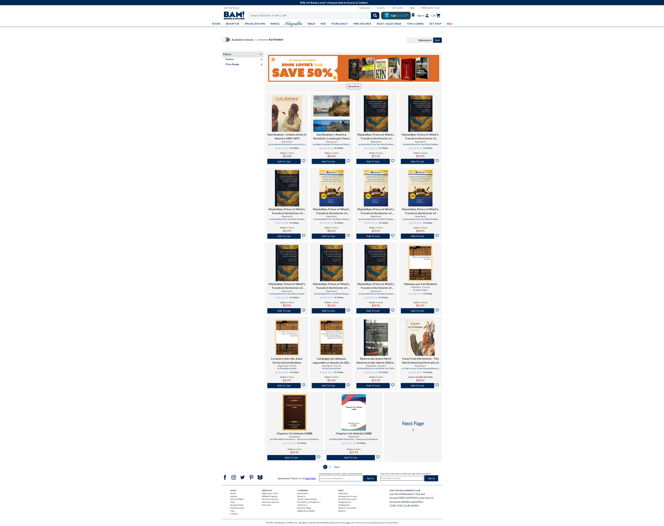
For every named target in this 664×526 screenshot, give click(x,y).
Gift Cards (397, 7)
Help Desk (343, 493)
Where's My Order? (347, 508)
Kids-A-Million (237, 499)
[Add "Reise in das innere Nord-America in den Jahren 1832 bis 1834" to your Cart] (376, 385)
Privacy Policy (392, 522)
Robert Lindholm (323, 144)
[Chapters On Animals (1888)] (294, 412)
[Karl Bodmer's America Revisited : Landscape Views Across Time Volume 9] (331, 114)
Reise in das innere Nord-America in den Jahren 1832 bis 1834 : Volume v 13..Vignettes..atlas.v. (375, 360)
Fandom (234, 513)
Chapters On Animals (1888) (294, 433)
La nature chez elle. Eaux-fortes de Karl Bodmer (287, 360)
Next (337, 466)
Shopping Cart (344, 502)
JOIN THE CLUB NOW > (404, 505)
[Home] (233, 16)
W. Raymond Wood (340, 144)
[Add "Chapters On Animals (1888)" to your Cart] (294, 457)
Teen (232, 502)
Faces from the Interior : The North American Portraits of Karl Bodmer (420, 360)
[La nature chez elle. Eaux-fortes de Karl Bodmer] (287, 338)
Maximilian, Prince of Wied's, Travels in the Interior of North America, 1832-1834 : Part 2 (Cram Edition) (375, 211)
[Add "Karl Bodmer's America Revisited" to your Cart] (331, 161)
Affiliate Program (270, 496)
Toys (232, 511)
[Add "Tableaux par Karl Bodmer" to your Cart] (420, 310)
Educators (365, 7)
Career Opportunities (307, 499)
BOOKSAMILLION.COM (328, 522)
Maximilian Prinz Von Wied (373, 144)
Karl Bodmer (313, 439)
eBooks (233, 496)
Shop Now (353, 86)
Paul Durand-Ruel (333, 368)
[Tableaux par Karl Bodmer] (420, 263)
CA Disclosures (377, 522)
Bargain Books (237, 505)
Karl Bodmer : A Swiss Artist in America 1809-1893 (287, 136)
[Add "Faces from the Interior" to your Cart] (420, 385)
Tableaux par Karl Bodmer (420, 284)
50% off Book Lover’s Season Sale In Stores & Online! (334, 2)
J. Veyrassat (300, 439)
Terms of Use (362, 522)
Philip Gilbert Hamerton (283, 439)
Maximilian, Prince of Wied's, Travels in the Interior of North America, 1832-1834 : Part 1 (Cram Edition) (331, 211)
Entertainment (237, 508)
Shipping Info (344, 505)
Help (412, 7)
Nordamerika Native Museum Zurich (288, 144)
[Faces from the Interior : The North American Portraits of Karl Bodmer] (420, 338)
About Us (301, 496)
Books (233, 493)
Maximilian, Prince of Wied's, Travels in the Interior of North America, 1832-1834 (375, 136)
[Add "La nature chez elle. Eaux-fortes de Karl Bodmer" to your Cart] (287, 385)
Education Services (270, 502)
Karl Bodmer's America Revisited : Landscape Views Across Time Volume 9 (331, 136)
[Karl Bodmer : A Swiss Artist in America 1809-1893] (287, 114)
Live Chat (310, 478)
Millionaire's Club (430, 7)
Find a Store (302, 493)
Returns (342, 511)
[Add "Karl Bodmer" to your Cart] (287, 161)
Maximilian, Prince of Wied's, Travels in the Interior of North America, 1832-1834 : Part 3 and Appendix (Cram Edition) (420, 211)
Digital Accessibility (306, 511)
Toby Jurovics (410, 368)
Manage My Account (347, 496)
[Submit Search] (375, 15)
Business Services (270, 499)
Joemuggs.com (348, 522)
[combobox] (316, 15)
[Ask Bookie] (396, 15)
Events (381, 7)
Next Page (413, 426)
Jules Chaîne (421, 290)
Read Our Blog (304, 508)
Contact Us (302, 505)
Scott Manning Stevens (428, 368)
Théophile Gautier (288, 368)
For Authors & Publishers (309, 502)
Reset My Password (347, 499)
